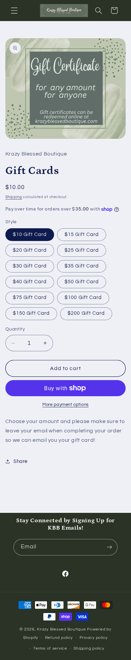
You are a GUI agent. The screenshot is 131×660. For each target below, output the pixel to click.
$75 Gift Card (30, 297)
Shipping (13, 197)
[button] (14, 10)
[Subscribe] (109, 547)
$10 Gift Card (30, 234)
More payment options (65, 405)
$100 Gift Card (83, 297)
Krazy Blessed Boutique (62, 629)
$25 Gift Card (81, 250)
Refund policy (59, 638)
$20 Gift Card (30, 250)
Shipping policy (89, 648)
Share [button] (20, 461)
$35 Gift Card (81, 265)
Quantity (15, 329)
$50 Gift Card (81, 281)
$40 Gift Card (30, 281)
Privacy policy (94, 638)
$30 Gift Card (30, 265)
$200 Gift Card (86, 313)
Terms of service (50, 648)
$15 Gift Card (81, 234)
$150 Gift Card (31, 313)
